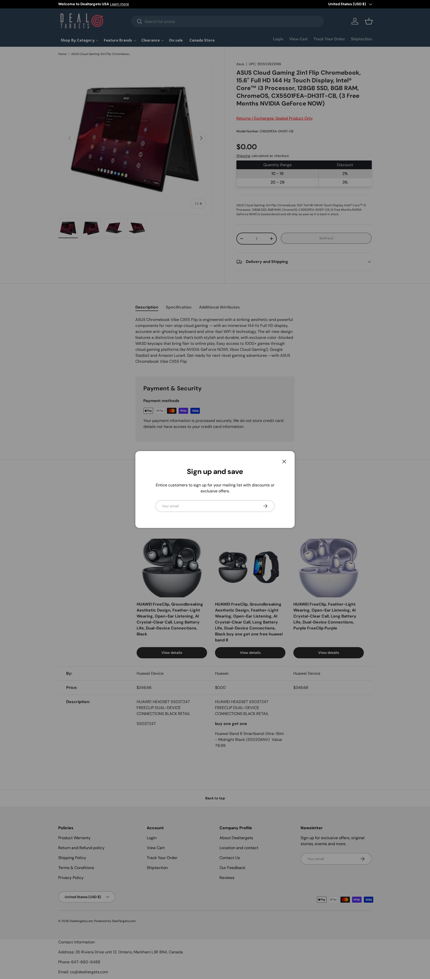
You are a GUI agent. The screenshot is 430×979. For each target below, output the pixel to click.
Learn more (119, 4)
